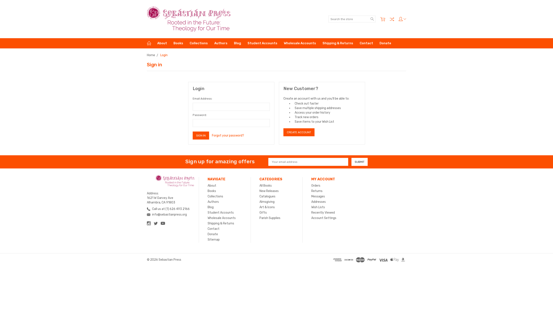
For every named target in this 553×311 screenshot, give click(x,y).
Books (178, 43)
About (162, 43)
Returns (317, 191)
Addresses (318, 202)
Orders (315, 185)
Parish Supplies (269, 218)
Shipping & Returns (338, 43)
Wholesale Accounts (300, 43)
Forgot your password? (228, 135)
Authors (220, 43)
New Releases (269, 191)
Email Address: (202, 98)
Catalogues (267, 196)
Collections (199, 43)
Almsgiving (267, 202)
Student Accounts (262, 43)
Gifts (263, 212)
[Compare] (391, 19)
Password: (200, 115)
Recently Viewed (323, 212)
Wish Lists (318, 207)
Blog (237, 43)
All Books (265, 185)
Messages (318, 196)
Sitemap (214, 239)
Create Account (299, 132)
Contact (366, 43)
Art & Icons (267, 207)
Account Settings (323, 218)
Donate (385, 43)
